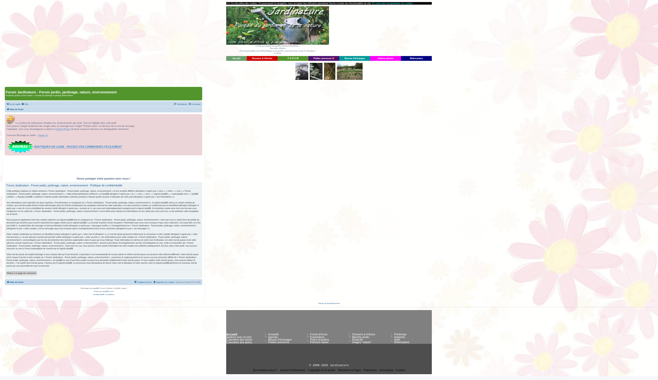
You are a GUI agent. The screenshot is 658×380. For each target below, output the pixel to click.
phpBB (95, 288)
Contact (400, 370)
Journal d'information (292, 370)
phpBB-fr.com (108, 291)
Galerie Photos (63, 129)
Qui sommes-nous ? (265, 370)
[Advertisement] (401, 30)
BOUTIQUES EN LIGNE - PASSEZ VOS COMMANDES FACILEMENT (78, 146)
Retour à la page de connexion (21, 273)
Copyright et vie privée (321, 370)
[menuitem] (24, 104)
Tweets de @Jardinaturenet (329, 303)
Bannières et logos (349, 370)
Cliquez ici (43, 135)
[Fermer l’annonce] (199, 117)
